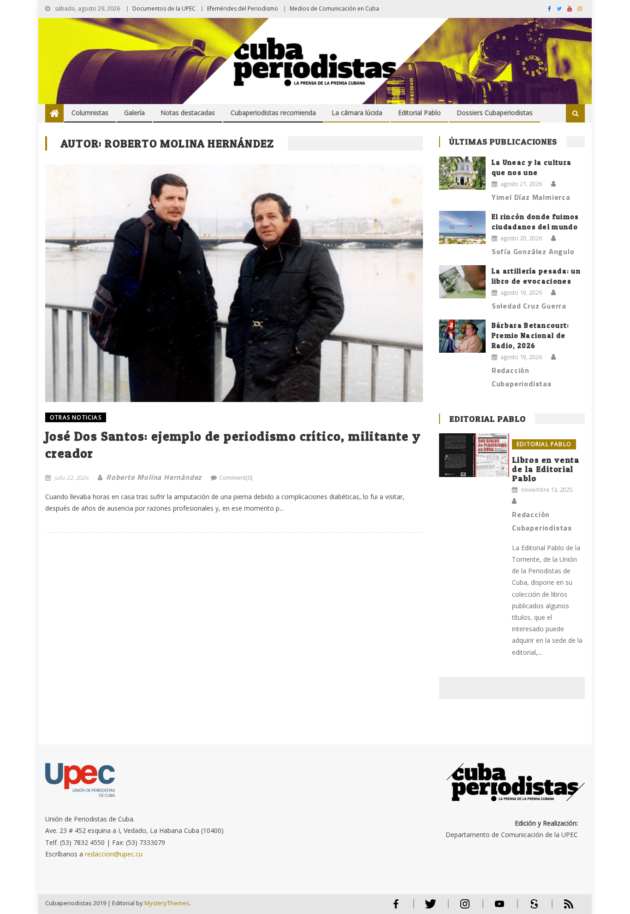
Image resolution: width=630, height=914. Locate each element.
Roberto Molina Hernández (154, 477)
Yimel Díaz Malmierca (531, 197)
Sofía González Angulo (533, 251)
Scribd (531, 907)
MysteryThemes (167, 903)
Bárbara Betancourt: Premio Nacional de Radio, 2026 (531, 335)
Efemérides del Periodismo (242, 8)
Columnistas (89, 112)
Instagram (464, 907)
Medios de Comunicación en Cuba (334, 8)
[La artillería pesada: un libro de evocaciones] (462, 281)
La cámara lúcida (357, 112)
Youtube (499, 907)
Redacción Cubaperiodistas (522, 377)
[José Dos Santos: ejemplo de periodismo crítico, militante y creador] (234, 283)
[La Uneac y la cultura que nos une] (462, 173)
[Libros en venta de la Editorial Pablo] (474, 455)
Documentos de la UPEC (164, 8)
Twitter (428, 907)
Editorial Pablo (419, 112)
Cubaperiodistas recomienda (273, 112)
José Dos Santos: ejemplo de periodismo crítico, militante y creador (233, 444)
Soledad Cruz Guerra (529, 305)
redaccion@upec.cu (114, 854)
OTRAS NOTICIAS (75, 417)
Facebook (395, 907)
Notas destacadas (187, 112)
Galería (134, 112)
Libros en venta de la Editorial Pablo (546, 469)
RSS (562, 907)
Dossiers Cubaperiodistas (495, 112)
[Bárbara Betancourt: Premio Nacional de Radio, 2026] (462, 336)
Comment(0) (235, 477)
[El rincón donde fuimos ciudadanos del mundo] (462, 227)
